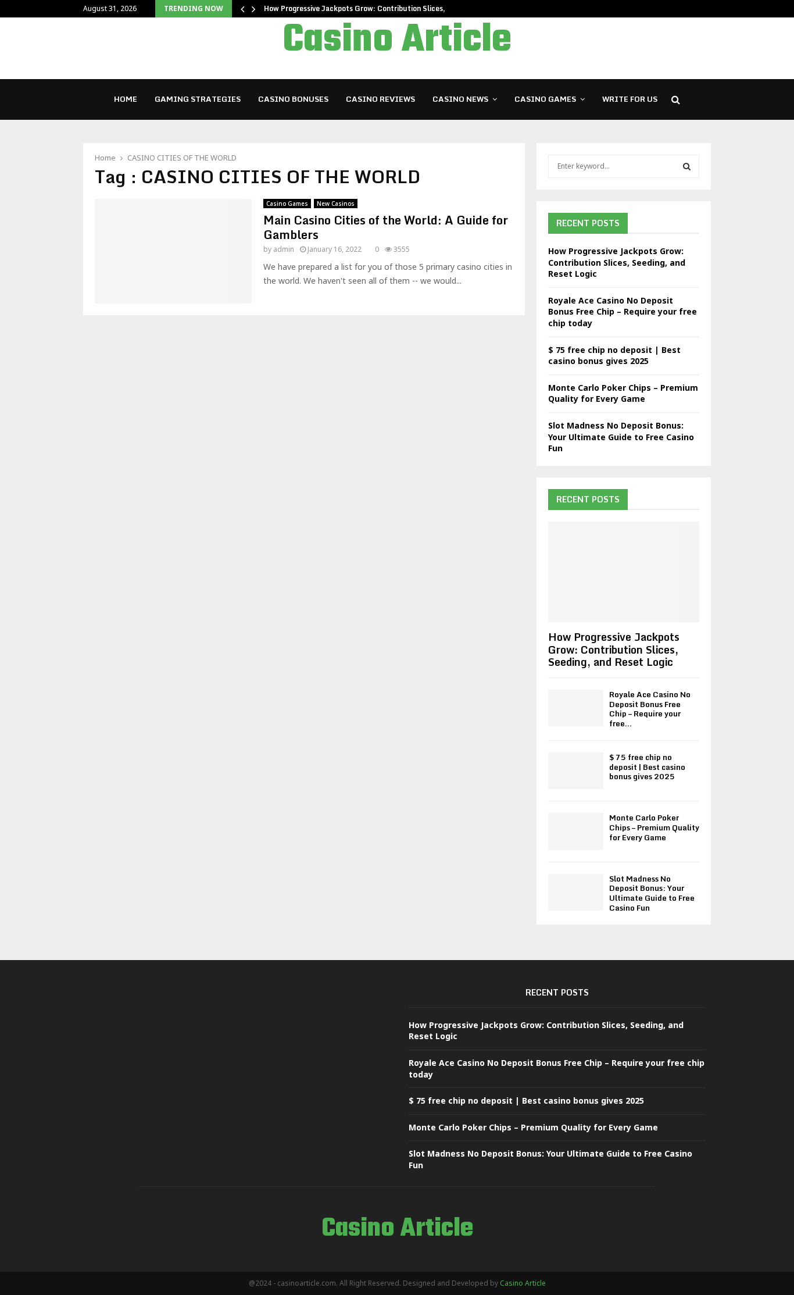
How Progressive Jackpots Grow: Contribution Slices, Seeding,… (373, 8)
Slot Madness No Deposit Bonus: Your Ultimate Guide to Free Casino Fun (621, 437)
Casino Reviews (380, 98)
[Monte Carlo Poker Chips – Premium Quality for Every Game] (575, 831)
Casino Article (397, 41)
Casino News (460, 98)
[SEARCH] (686, 166)
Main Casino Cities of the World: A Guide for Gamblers (385, 227)
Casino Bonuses (293, 98)
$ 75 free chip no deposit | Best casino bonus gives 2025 (614, 355)
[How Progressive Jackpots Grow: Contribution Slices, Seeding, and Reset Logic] (623, 572)
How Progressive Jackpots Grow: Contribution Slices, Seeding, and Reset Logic (616, 262)
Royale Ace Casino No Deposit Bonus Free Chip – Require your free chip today (622, 312)
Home (125, 98)
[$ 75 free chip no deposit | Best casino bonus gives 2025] (575, 770)
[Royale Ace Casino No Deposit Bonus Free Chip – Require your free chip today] (575, 708)
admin (283, 249)
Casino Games (545, 98)
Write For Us (629, 98)
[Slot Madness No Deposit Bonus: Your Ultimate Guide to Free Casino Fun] (575, 892)
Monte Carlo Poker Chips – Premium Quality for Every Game (623, 393)
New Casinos (336, 203)
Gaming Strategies (198, 98)
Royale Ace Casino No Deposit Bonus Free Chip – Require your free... (650, 709)
